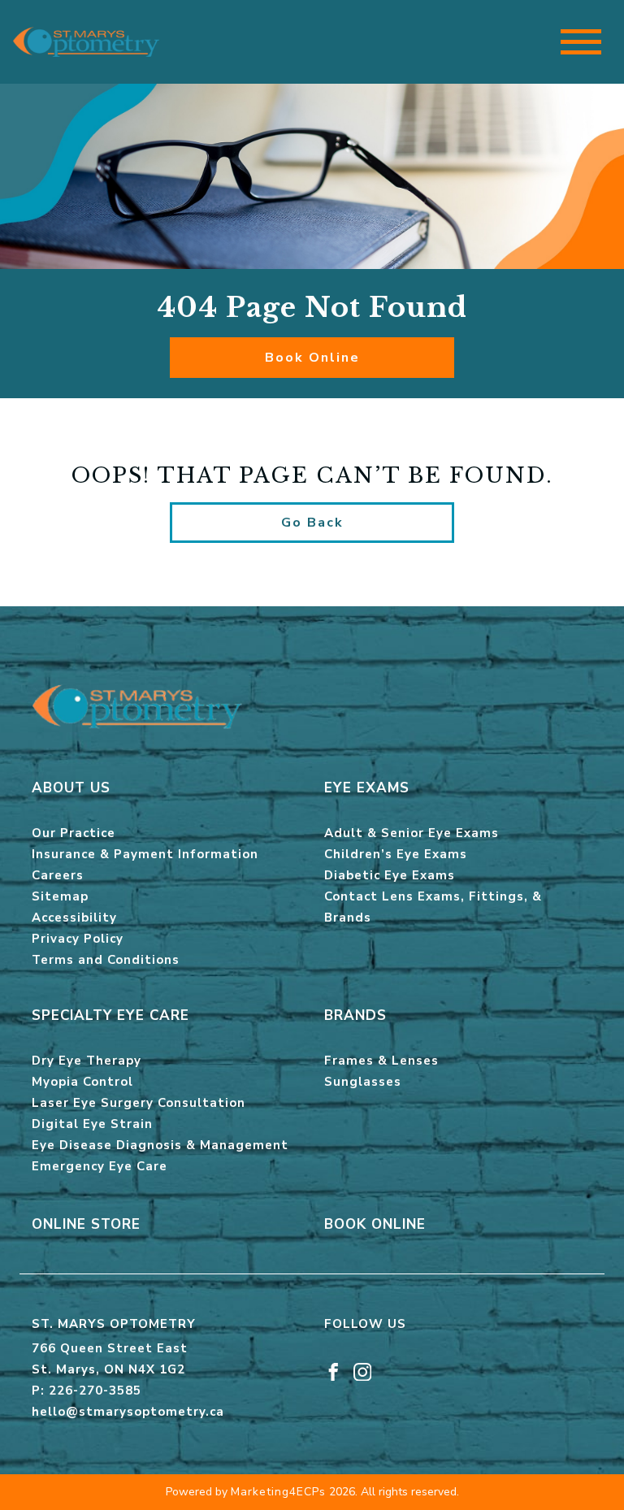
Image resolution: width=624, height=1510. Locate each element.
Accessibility (74, 917)
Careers (58, 875)
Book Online (312, 358)
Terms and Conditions (106, 960)
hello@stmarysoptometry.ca (128, 1412)
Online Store (86, 1224)
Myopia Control (82, 1082)
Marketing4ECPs (278, 1491)
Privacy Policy (78, 939)
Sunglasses (362, 1082)
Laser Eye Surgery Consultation (138, 1103)
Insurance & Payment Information (145, 854)
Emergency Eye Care (99, 1166)
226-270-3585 (95, 1390)
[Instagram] (362, 1371)
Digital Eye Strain (92, 1124)
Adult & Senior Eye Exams (411, 833)
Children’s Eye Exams (395, 854)
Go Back (312, 523)
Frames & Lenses (381, 1060)
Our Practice (73, 833)
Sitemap (60, 896)
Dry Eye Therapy (86, 1060)
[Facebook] (333, 1371)
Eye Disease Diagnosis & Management (160, 1145)
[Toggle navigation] (581, 42)
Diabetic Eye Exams (389, 875)
